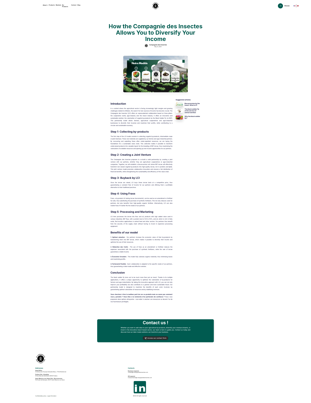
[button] (45, 5)
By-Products (65, 5)
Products (52, 5)
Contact (73, 5)
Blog (78, 5)
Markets (58, 5)
